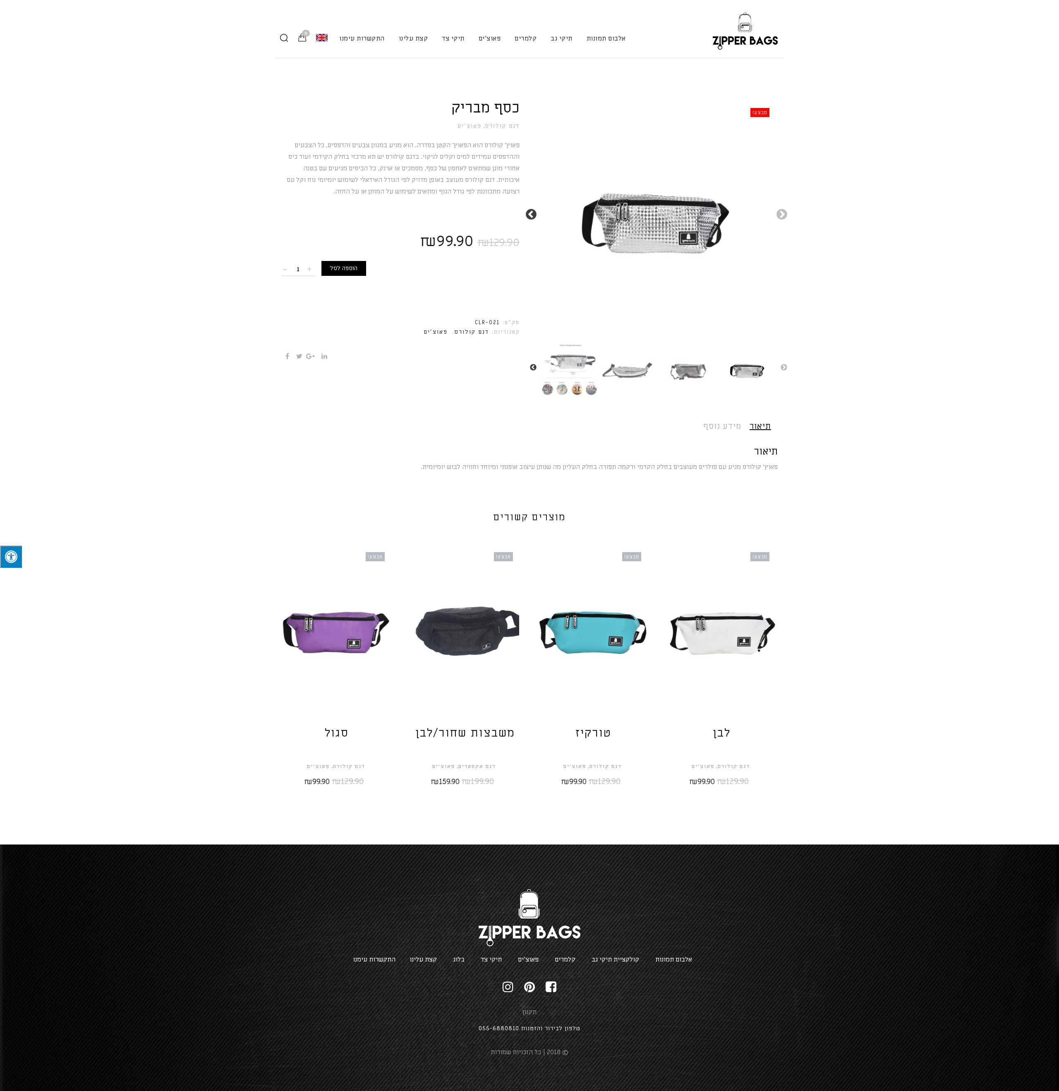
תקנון (529, 1012)
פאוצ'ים (490, 38)
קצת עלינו (413, 38)
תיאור (760, 426)
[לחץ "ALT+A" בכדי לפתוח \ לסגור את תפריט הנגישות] (11, 557)
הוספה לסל (343, 268)
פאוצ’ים (470, 126)
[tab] (764, 426)
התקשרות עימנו (362, 38)
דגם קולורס (502, 126)
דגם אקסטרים (477, 766)
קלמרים (526, 38)
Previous (784, 212)
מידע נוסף (722, 426)
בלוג (459, 959)
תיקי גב (562, 38)
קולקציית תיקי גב (615, 959)
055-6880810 (499, 1028)
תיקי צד (453, 38)
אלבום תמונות (606, 38)
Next (533, 212)
